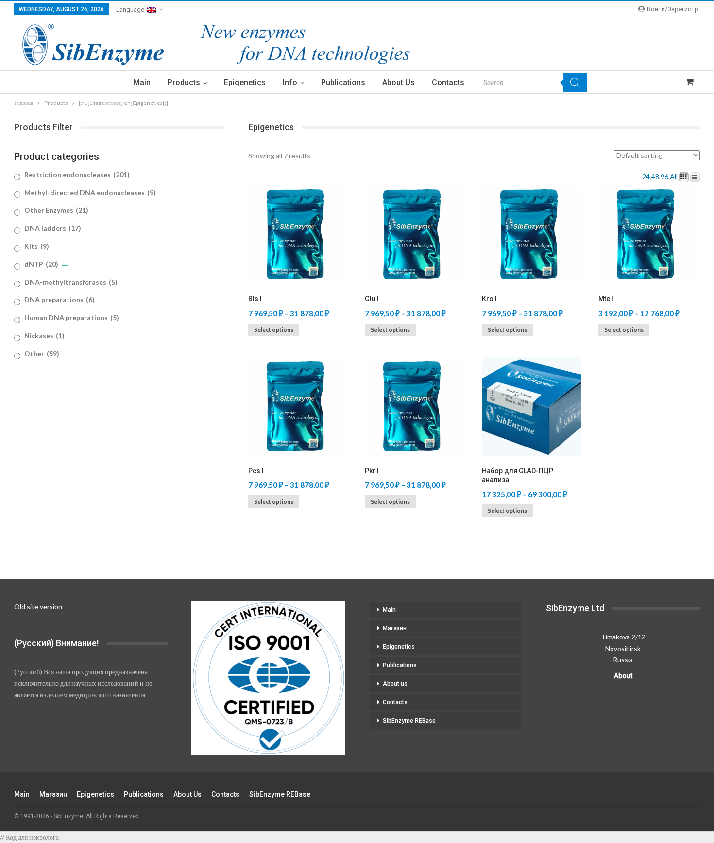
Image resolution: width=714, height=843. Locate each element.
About (623, 676)
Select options (273, 329)
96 (664, 177)
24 (646, 177)
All (674, 177)
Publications (343, 82)
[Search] (575, 82)
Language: (131, 9)
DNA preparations (59, 299)
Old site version (38, 606)
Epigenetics (245, 82)
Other (41, 353)
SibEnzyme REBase (409, 720)
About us (398, 82)
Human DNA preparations (71, 317)
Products (184, 82)
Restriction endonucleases (77, 175)
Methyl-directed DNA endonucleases (90, 193)
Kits (36, 246)
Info (290, 82)
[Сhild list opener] (65, 265)
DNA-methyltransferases (71, 282)
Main (142, 82)
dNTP (41, 264)
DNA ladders (52, 228)
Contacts (448, 82)
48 (655, 177)
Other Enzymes (56, 210)
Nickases (44, 335)
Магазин (395, 628)
